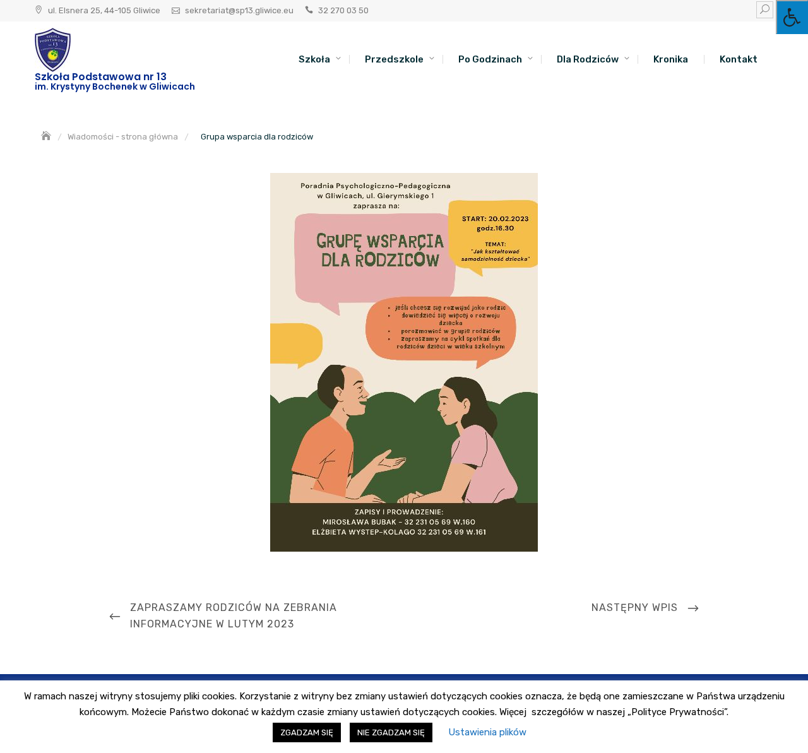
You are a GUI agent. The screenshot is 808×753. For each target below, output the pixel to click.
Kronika (670, 59)
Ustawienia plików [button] (487, 732)
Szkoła (314, 59)
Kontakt (739, 59)
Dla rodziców (588, 59)
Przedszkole (394, 59)
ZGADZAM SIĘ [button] (306, 732)
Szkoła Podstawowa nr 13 (101, 76)
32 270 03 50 (343, 10)
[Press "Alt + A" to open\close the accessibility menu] (792, 17)
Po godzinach (490, 59)
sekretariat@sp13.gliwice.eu (239, 10)
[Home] (47, 136)
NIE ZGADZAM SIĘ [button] (391, 732)
